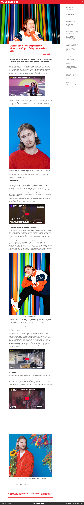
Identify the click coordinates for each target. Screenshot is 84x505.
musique (48, 53)
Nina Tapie (12, 43)
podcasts (69, 2)
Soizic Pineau (68, 55)
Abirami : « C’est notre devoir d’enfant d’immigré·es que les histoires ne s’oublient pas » (71, 48)
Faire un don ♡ (69, 86)
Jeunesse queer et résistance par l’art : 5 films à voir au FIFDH (71, 77)
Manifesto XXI (13, 492)
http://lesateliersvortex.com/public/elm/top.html (33, 336)
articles (63, 2)
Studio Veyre (80, 503)
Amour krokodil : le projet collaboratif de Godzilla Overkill (40, 494)
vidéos (75, 2)
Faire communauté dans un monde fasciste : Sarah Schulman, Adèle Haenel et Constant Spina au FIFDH (72, 67)
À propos (67, 82)
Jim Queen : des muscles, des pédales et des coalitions (71, 26)
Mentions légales (69, 83)
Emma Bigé (68, 23)
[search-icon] (79, 2)
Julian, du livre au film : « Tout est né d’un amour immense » (71, 58)
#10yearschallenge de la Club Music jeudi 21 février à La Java (19, 494)
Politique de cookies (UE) (71, 84)
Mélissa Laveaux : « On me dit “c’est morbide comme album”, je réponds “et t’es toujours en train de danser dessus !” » (71, 37)
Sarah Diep (68, 44)
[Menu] (82, 1)
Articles (44, 53)
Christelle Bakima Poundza (69, 32)
